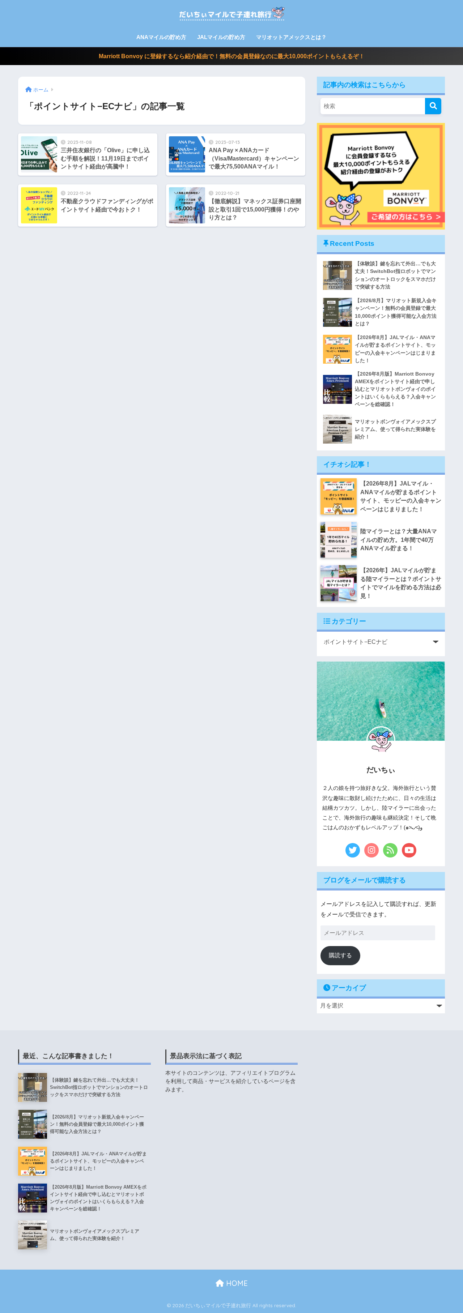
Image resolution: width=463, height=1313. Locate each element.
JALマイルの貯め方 (221, 37)
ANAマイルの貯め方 (161, 37)
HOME (236, 1283)
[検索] (433, 106)
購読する (340, 955)
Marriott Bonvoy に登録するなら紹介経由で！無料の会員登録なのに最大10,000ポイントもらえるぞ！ (232, 56)
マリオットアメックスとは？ (291, 37)
